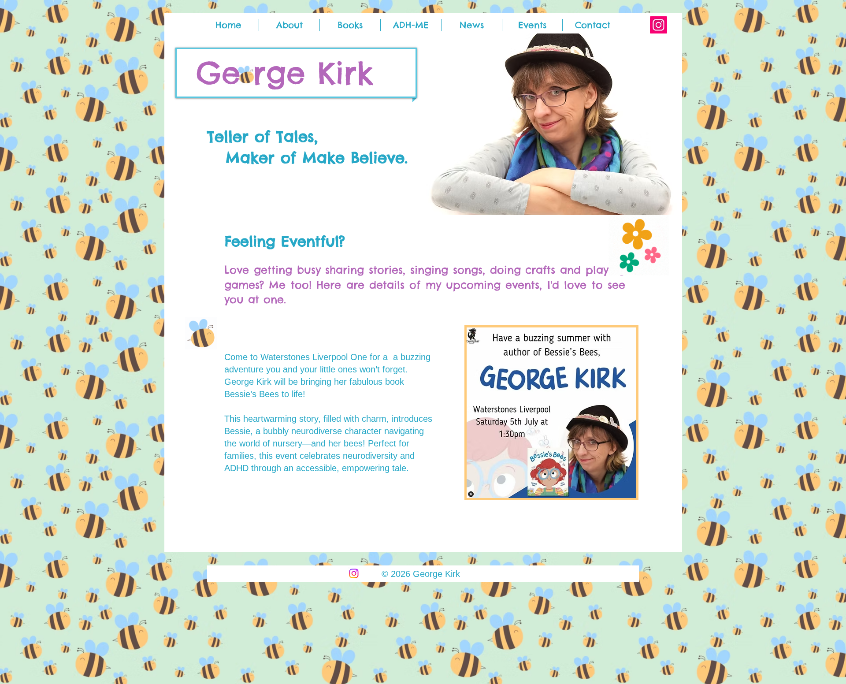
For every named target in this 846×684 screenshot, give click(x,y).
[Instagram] (658, 24)
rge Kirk (313, 73)
